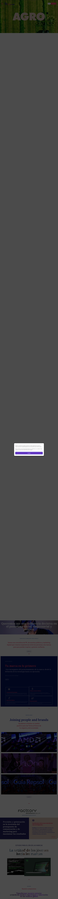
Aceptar (29, 453)
